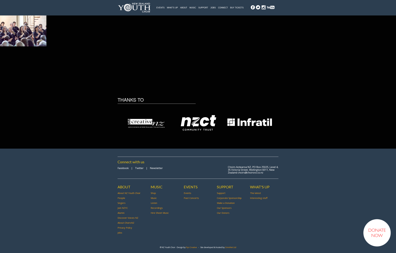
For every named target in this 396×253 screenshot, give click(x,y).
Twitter (139, 168)
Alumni (121, 212)
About (183, 7)
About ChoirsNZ (126, 222)
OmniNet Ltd (230, 247)
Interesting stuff (258, 197)
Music (192, 7)
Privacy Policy (125, 227)
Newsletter (156, 168)
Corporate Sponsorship (229, 197)
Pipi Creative (191, 247)
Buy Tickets (237, 7)
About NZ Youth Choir (129, 193)
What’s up (172, 7)
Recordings (157, 207)
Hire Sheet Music (160, 212)
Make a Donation (226, 202)
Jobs (213, 7)
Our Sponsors (224, 207)
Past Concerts (191, 197)
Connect (223, 7)
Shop (153, 193)
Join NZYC (123, 207)
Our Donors (223, 212)
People (121, 197)
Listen (154, 202)
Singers (121, 202)
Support (203, 7)
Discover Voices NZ (128, 217)
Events (160, 7)
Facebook (123, 168)
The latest (255, 193)
